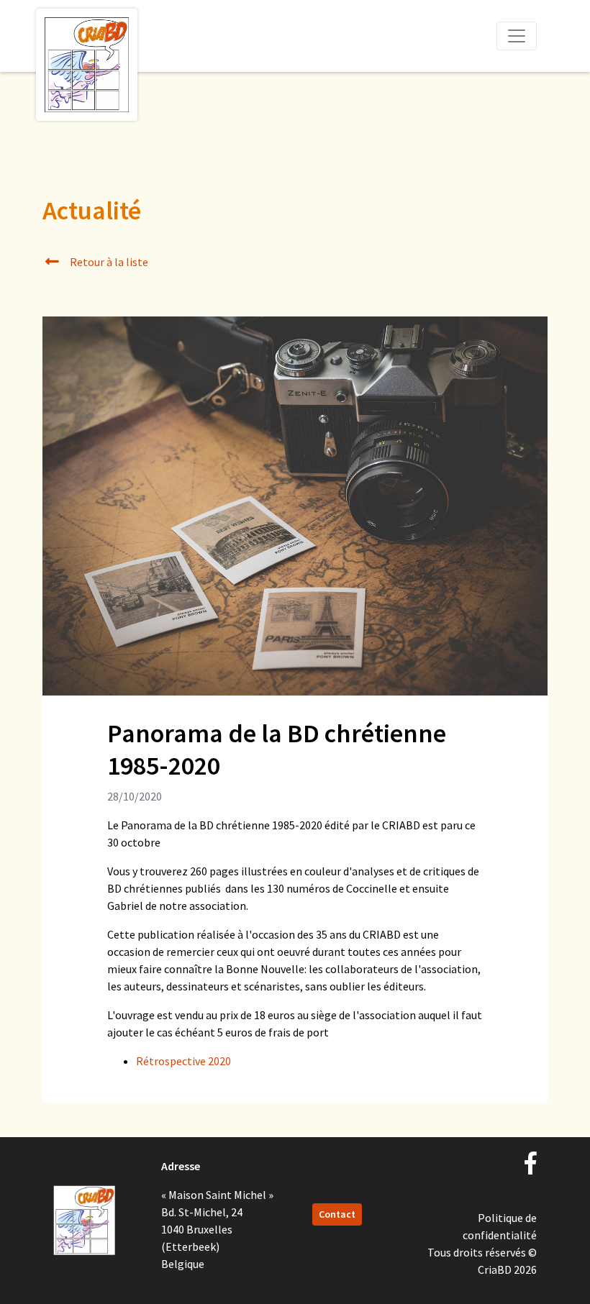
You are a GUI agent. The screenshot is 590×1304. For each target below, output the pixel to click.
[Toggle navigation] (516, 36)
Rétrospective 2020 (183, 1061)
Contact (337, 1214)
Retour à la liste (108, 262)
